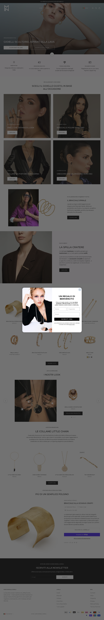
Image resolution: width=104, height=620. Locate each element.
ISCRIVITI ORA (66, 319)
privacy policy (72, 324)
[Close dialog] (80, 289)
